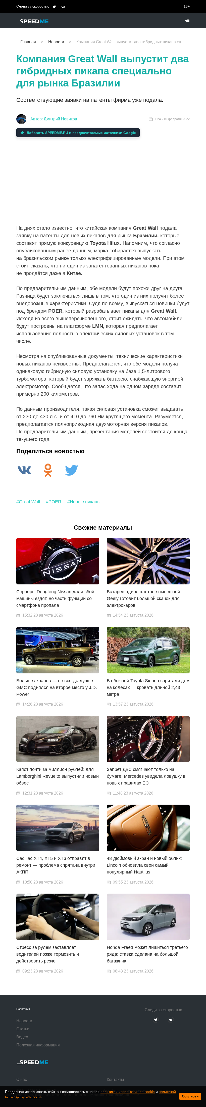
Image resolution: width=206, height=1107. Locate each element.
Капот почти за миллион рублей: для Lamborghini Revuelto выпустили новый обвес (57, 776)
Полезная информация (38, 1045)
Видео (22, 1037)
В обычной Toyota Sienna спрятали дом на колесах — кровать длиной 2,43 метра (148, 687)
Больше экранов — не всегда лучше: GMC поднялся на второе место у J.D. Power (56, 687)
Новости (24, 1021)
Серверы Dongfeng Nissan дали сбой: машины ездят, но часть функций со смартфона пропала (55, 598)
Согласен (190, 1096)
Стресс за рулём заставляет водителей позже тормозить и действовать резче (47, 954)
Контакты (115, 1079)
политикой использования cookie (127, 1092)
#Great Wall (28, 501)
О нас (21, 1079)
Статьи (22, 1029)
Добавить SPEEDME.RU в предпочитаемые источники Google (81, 133)
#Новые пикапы (83, 501)
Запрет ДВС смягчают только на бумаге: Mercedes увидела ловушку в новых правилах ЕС (146, 776)
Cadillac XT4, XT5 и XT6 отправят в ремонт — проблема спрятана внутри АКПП (55, 865)
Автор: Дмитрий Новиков (53, 119)
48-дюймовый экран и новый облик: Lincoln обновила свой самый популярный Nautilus (144, 865)
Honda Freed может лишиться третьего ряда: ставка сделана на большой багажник (147, 954)
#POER (53, 501)
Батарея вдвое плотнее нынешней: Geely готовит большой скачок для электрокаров (144, 598)
